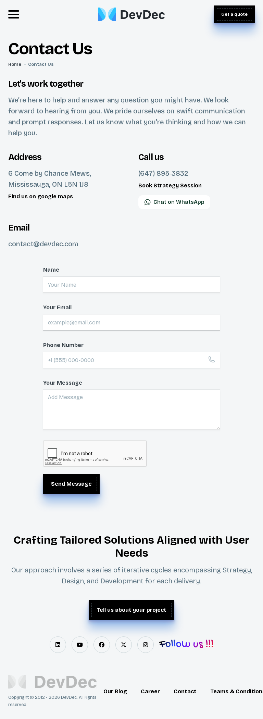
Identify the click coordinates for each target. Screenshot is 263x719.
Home (14, 64)
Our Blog (115, 691)
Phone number (63, 345)
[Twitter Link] (123, 644)
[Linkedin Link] (58, 644)
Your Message (62, 383)
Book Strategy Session (170, 185)
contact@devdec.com (43, 244)
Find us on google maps (40, 196)
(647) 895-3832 (163, 173)
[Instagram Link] (145, 644)
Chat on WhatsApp (178, 202)
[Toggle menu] (13, 14)
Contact (185, 691)
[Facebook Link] (101, 644)
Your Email (57, 307)
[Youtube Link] (80, 644)
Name (51, 269)
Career (150, 691)
